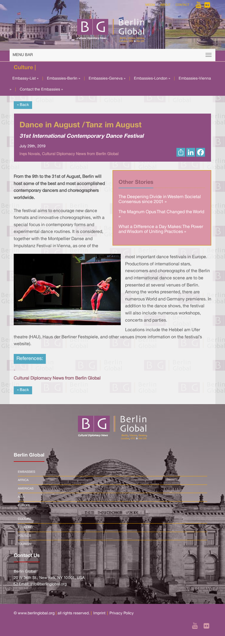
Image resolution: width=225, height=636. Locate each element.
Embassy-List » (25, 78)
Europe (24, 505)
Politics (24, 535)
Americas (25, 488)
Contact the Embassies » (41, 89)
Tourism (25, 544)
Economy (25, 527)
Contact (182, 5)
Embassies (26, 472)
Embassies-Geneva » (107, 78)
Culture (24, 519)
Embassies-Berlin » (63, 78)
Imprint (99, 613)
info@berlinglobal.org (48, 584)
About (165, 5)
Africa (23, 480)
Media (150, 5)
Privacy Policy (121, 613)
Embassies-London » (152, 78)
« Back (23, 105)
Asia (21, 497)
